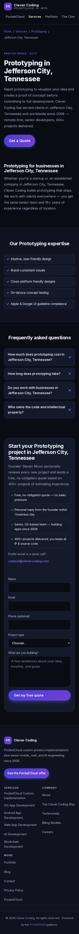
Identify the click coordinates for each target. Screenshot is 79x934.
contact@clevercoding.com (28, 561)
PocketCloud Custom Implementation (19, 796)
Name (12, 579)
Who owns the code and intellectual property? (36, 409)
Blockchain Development (13, 844)
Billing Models (51, 823)
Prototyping (39, 31)
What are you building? (23, 652)
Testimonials (50, 813)
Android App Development (13, 815)
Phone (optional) (19, 616)
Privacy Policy (13, 890)
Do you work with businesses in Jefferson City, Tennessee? (33, 390)
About (46, 795)
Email (11, 597)
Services (35, 16)
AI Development (15, 834)
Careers (47, 832)
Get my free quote (29, 695)
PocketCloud (15, 16)
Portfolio (51, 16)
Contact (9, 881)
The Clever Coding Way (58, 804)
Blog (7, 872)
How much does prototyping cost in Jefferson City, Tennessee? (36, 357)
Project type (16, 635)
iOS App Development (19, 805)
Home (8, 31)
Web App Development (20, 825)
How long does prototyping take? (34, 374)
